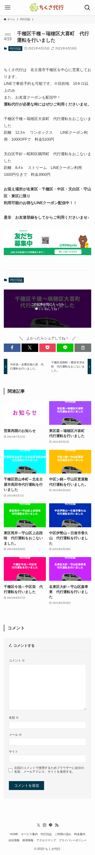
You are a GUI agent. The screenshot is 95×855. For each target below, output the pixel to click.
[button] (12, 348)
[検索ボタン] (87, 7)
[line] (50, 825)
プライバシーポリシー (73, 840)
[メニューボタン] (7, 7)
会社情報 (14, 840)
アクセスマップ (46, 840)
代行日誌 (15, 48)
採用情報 (27, 840)
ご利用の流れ (62, 834)
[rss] (56, 825)
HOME (14, 834)
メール (15, 734)
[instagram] (44, 825)
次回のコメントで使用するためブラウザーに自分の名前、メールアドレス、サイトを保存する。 (49, 769)
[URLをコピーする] (82, 348)
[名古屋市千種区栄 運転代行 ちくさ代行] (47, 7)
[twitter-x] (38, 825)
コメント (17, 660)
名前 (14, 717)
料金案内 (79, 834)
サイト (13, 751)
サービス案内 (29, 834)
